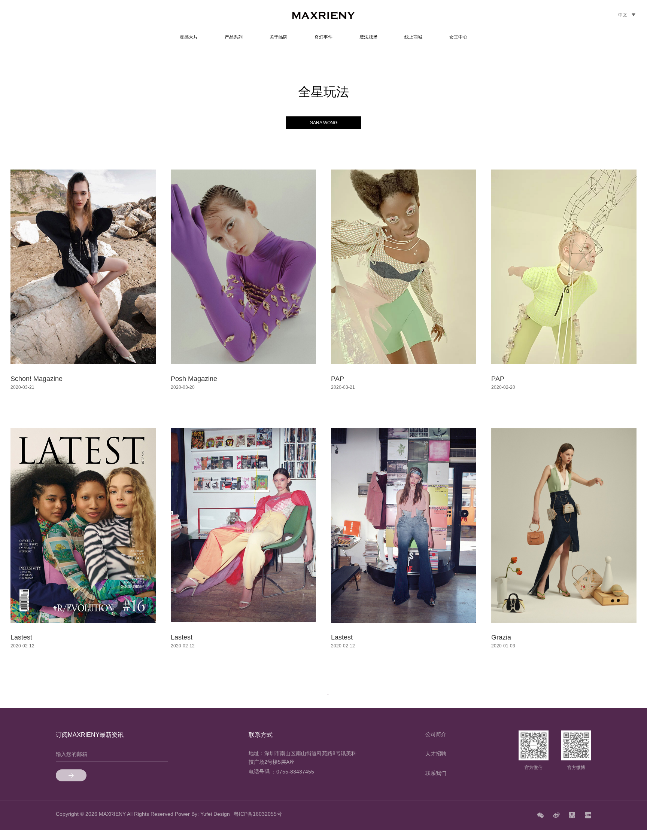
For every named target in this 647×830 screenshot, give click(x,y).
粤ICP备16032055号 (258, 814)
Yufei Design (215, 814)
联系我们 (435, 773)
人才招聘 (435, 754)
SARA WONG (323, 122)
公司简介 (435, 734)
